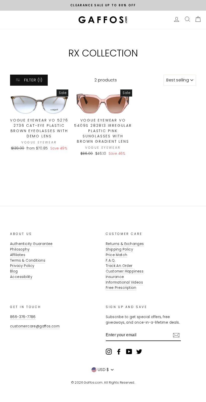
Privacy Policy (22, 265)
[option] (103, 5)
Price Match (116, 255)
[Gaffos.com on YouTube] (129, 352)
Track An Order (119, 265)
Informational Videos (124, 282)
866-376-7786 (23, 317)
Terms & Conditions (27, 260)
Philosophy (19, 249)
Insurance (115, 276)
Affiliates (17, 255)
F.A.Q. (110, 260)
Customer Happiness (124, 271)
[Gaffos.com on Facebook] (119, 352)
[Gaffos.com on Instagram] (109, 352)
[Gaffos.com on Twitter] (139, 352)
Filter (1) (32, 80)
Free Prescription (121, 287)
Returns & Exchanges (125, 243)
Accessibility (21, 276)
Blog (14, 271)
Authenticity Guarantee (31, 243)
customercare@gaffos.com (35, 326)
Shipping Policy (119, 249)
